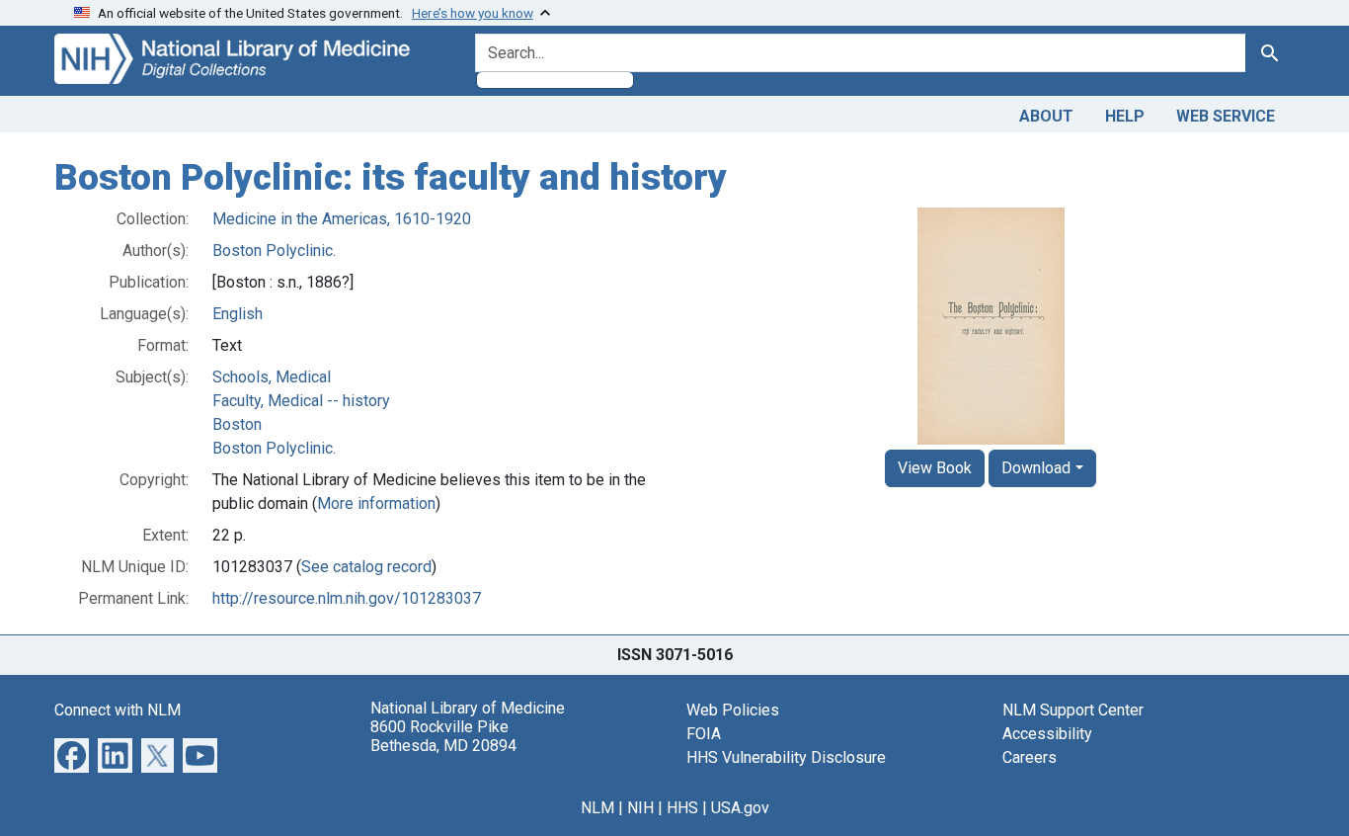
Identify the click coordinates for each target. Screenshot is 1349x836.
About (1046, 116)
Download (1036, 468)
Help (1125, 116)
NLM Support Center (1073, 710)
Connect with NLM (117, 710)
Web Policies (732, 710)
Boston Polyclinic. (274, 250)
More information (376, 503)
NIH (640, 807)
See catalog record (366, 566)
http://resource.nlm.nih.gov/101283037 (346, 598)
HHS (682, 807)
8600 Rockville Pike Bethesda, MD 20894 (443, 736)
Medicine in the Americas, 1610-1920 (341, 218)
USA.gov (740, 807)
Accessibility (1047, 733)
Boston (237, 424)
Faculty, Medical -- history (301, 400)
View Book (935, 468)
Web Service (1225, 116)
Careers (1029, 757)
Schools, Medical (271, 377)
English (237, 313)
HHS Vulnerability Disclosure (786, 757)
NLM (597, 807)
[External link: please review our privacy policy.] (71, 753)
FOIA (703, 733)
